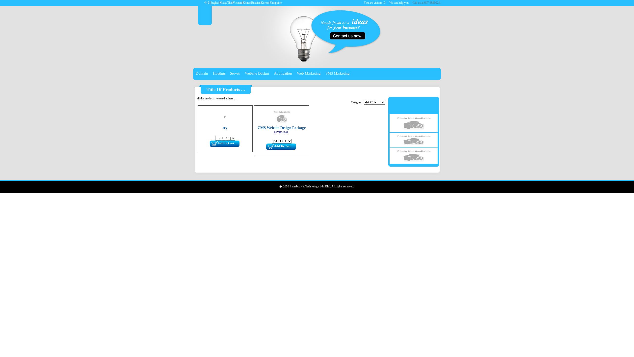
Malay (223, 2)
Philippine (276, 2)
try (225, 128)
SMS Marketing (338, 73)
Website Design (257, 73)
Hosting (219, 73)
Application (283, 73)
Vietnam (237, 2)
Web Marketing (309, 73)
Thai (230, 2)
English (215, 2)
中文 (207, 2)
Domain (202, 73)
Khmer (247, 2)
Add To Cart (226, 143)
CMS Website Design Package (282, 128)
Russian (256, 2)
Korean (265, 2)
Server (235, 73)
